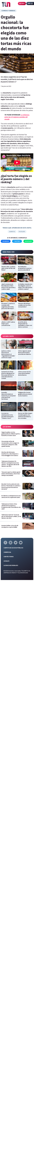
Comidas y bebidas (8, 11)
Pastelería (22, 231)
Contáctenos (9, 556)
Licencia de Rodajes (11, 565)
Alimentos (12, 231)
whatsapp (28, 241)
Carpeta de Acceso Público (13, 548)
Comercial (7, 552)
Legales (6, 561)
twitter (17, 241)
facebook (6, 241)
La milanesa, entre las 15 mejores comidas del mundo (16, 117)
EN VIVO (21, 3)
